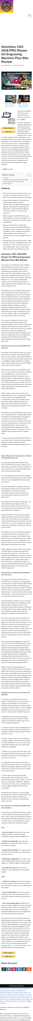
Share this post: (8, 183)
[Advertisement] (16, 33)
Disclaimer (14, 1001)
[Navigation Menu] (30, 15)
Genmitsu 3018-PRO (18, 193)
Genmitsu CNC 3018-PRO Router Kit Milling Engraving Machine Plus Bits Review (16, 180)
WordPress (20, 986)
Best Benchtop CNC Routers (8, 988)
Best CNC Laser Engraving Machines (11, 999)
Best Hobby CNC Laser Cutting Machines (19, 997)
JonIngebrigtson (7, 65)
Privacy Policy (22, 1001)
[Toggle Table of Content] (28, 175)
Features (6, 177)
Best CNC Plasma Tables (16, 993)
